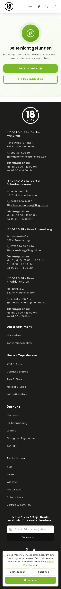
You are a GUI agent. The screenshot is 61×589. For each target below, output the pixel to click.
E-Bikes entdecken (30, 79)
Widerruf (12, 482)
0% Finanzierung (17, 423)
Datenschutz (15, 497)
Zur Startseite (28, 68)
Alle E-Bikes (14, 335)
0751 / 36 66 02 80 (22, 246)
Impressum (14, 489)
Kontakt (12, 446)
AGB (9, 467)
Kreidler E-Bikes (16, 387)
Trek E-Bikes (14, 379)
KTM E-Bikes (14, 364)
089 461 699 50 (20, 152)
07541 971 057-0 (21, 299)
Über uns (12, 415)
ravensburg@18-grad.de (26, 250)
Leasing (11, 430)
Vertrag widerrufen (19, 505)
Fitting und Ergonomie (21, 438)
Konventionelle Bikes (20, 343)
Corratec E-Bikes (17, 371)
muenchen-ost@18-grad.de (28, 156)
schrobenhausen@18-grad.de (29, 205)
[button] (30, 6)
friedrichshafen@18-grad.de (28, 302)
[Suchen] (46, 6)
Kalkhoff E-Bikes (17, 394)
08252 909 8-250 (21, 201)
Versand (12, 474)
